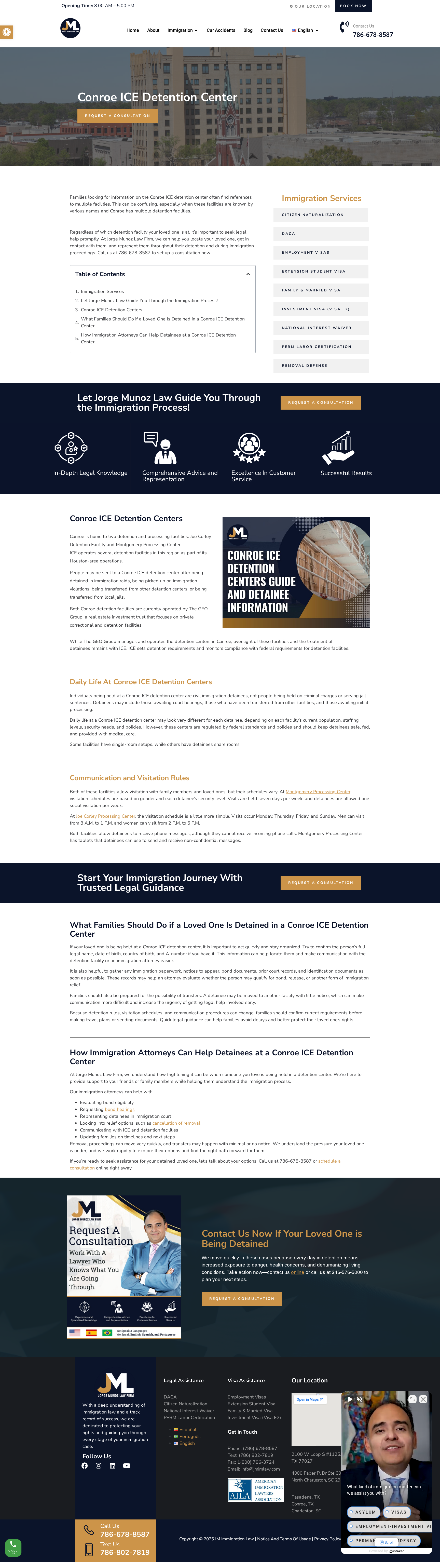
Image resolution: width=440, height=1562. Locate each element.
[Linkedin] (112, 1465)
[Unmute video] (350, 1399)
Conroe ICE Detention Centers (112, 310)
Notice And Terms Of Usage (284, 1539)
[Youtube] (126, 1465)
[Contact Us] (344, 27)
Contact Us (363, 26)
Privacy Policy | (329, 1539)
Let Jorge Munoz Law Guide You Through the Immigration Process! (149, 301)
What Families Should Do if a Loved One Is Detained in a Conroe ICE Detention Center (163, 322)
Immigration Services (102, 291)
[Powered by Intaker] (396, 1551)
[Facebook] (84, 1465)
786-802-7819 (125, 1552)
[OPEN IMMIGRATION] (196, 30)
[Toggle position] (412, 1399)
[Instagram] (98, 1465)
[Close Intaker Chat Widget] (423, 1399)
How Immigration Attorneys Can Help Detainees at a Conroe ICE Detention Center (158, 338)
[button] (6, 32)
